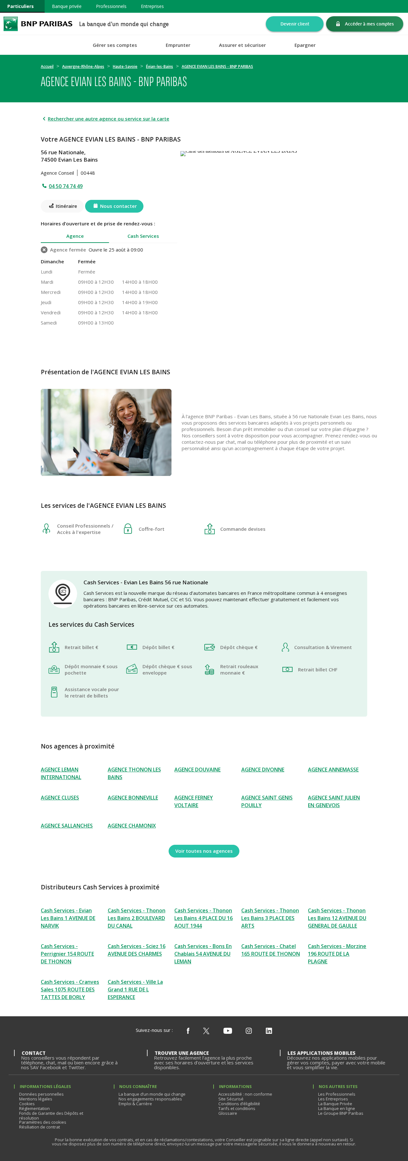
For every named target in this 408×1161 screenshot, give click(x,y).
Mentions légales (35, 1099)
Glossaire (227, 1113)
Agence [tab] (75, 236)
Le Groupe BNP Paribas (340, 1113)
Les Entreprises (333, 1099)
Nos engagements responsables (150, 1099)
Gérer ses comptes (115, 45)
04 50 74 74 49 (66, 186)
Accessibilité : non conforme (245, 1094)
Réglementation (34, 1108)
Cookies (27, 1103)
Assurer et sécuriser (242, 45)
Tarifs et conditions (236, 1108)
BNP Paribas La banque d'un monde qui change (38, 23)
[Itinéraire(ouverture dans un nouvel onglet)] (273, 152)
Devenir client (294, 23)
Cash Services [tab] (143, 236)
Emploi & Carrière (135, 1103)
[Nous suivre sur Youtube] (227, 1031)
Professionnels (111, 6)
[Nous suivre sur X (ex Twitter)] (206, 1031)
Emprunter (178, 45)
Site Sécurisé (231, 1099)
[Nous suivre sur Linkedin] (269, 1031)
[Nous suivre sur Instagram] (249, 1031)
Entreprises (152, 6)
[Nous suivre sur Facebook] (188, 1031)
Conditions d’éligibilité (239, 1103)
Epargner (305, 45)
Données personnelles (41, 1094)
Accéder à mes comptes (369, 23)
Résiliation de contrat (39, 1127)
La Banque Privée (335, 1103)
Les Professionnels (336, 1094)
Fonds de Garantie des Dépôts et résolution (51, 1115)
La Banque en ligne (336, 1108)
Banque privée (67, 6)
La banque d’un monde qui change (152, 1094)
